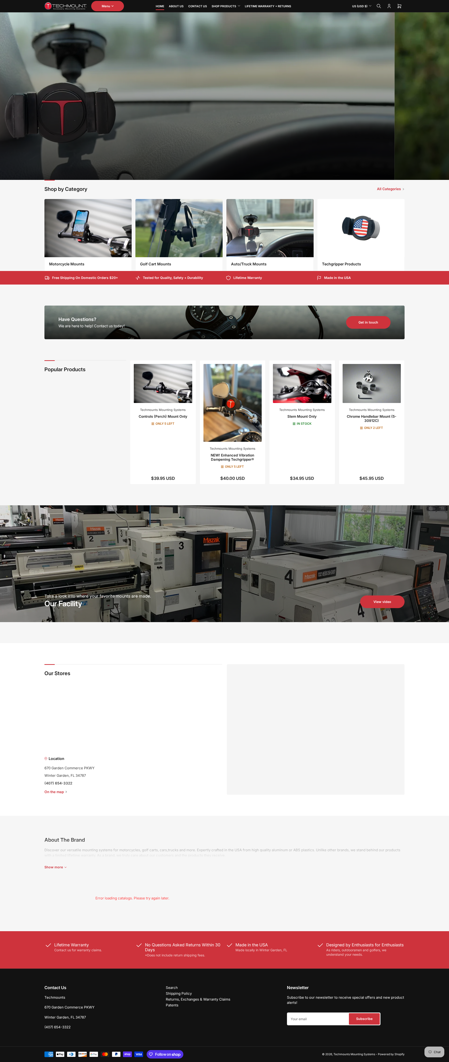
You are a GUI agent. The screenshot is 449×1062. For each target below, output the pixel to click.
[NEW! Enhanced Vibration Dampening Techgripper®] (232, 403)
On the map (54, 792)
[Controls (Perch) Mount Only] (163, 383)
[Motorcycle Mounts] (88, 228)
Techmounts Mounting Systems (163, 410)
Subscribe (364, 1019)
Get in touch (368, 322)
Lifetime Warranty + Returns (268, 6)
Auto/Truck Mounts (249, 264)
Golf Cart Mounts (155, 264)
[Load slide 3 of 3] (229, 174)
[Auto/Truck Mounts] (270, 228)
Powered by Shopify (391, 1054)
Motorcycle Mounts (66, 264)
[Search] (379, 6)
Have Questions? (77, 319)
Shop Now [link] (245, 161)
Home (160, 6)
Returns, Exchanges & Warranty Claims (198, 999)
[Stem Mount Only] (302, 383)
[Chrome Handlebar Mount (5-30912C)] (372, 383)
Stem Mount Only (302, 416)
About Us (176, 6)
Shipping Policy (179, 993)
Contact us (197, 6)
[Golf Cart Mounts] (179, 228)
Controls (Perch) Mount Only (163, 416)
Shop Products (224, 6)
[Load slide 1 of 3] (221, 174)
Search (172, 987)
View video (382, 602)
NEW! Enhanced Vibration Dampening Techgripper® (232, 457)
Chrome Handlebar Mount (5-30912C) (371, 418)
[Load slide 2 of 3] (225, 174)
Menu (106, 6)
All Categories (389, 189)
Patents (172, 1005)
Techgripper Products (341, 264)
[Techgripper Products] (361, 228)
